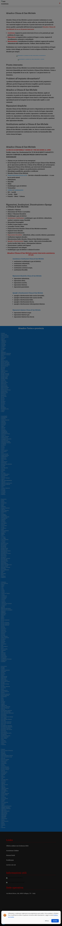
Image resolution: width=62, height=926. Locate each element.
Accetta (55, 921)
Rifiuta (47, 921)
